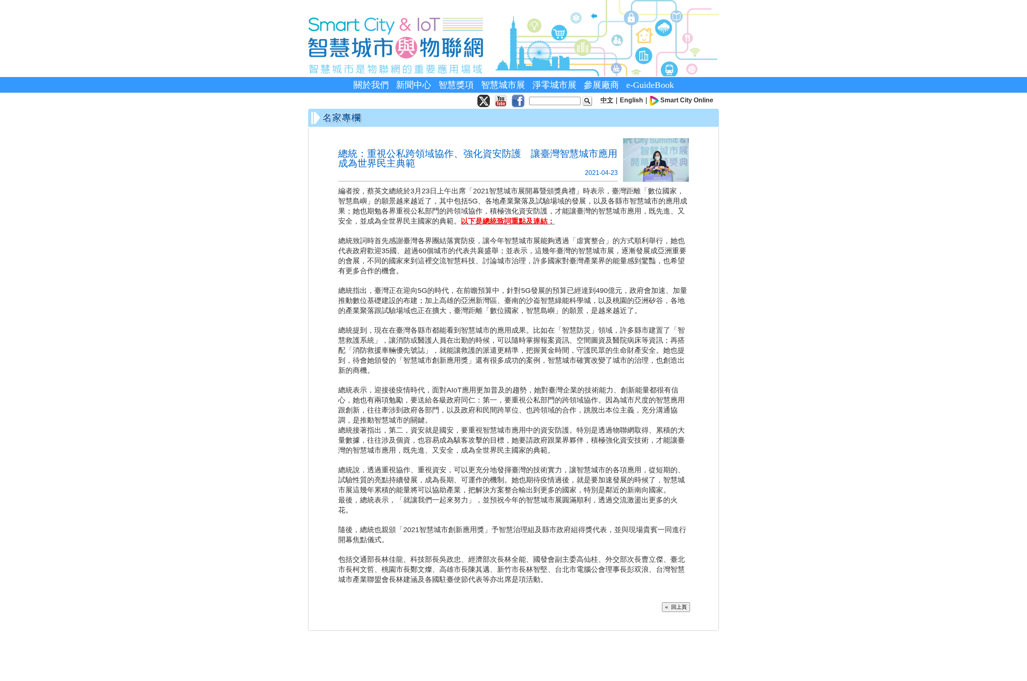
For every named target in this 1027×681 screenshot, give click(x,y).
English (631, 100)
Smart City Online (686, 100)
